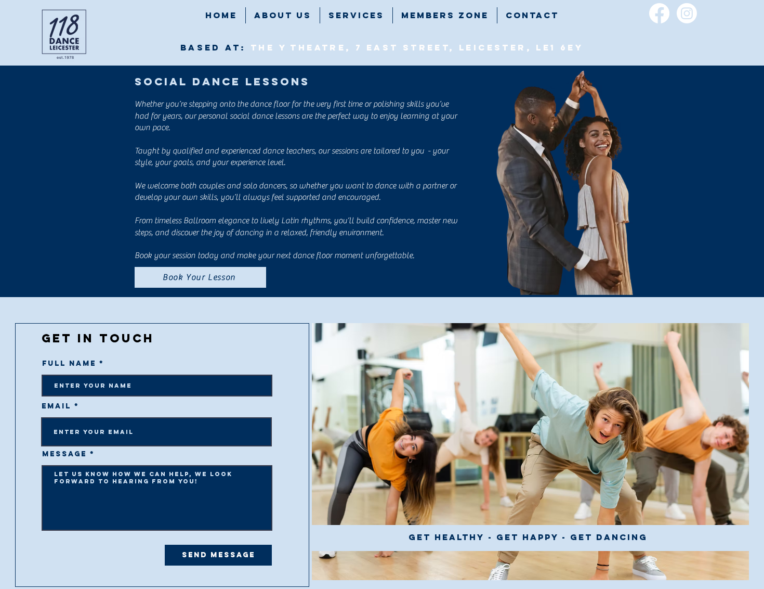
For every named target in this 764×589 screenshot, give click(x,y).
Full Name (69, 364)
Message (64, 454)
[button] (356, 15)
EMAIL (56, 406)
